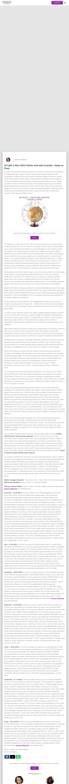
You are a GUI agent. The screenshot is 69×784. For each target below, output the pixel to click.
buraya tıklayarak (10, 489)
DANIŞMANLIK (57, 2)
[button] (7, 757)
